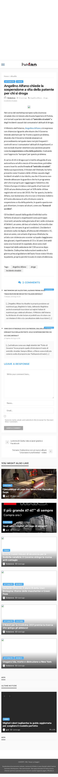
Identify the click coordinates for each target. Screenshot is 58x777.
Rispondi (49, 289)
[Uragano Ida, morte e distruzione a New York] (29, 653)
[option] (29, 712)
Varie (6, 719)
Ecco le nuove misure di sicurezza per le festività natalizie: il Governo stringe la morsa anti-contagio (27, 557)
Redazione (11, 98)
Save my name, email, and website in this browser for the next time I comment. (29, 421)
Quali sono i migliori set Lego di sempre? (25, 526)
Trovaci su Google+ (34, 762)
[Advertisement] (29, 30)
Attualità (9, 81)
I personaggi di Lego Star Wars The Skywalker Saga (28, 490)
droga (45, 98)
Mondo (19, 584)
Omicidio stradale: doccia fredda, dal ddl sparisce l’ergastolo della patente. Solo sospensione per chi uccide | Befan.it (28, 332)
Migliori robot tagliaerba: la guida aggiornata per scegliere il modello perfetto (27, 724)
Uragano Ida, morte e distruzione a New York (27, 661)
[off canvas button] (3, 64)
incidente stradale (10, 101)
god (7, 496)
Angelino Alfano (36, 98)
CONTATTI (21, 762)
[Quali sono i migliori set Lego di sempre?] (29, 518)
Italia (19, 81)
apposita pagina (42, 770)
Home (6, 76)
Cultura (7, 485)
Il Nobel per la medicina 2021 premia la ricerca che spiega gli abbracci (28, 626)
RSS (26, 762)
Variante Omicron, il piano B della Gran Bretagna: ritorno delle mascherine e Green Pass (26, 591)
